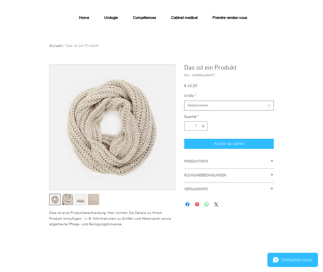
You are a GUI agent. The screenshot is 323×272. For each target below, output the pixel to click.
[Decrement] (188, 126)
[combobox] (229, 106)
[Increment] (203, 126)
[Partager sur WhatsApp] (207, 204)
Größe (190, 96)
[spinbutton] (195, 126)
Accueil (55, 45)
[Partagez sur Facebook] (187, 204)
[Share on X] (216, 204)
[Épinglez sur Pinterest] (197, 204)
